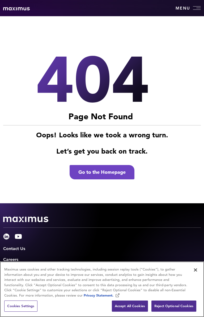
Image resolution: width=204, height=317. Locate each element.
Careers (10, 259)
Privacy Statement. (99, 295)
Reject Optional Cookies (173, 306)
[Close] (195, 270)
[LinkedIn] (6, 236)
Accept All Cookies (130, 306)
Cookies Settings (20, 306)
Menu (183, 8)
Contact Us (14, 248)
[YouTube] (18, 236)
